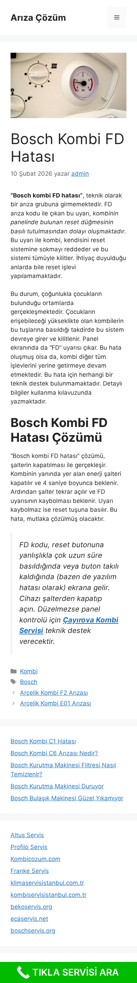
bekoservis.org (31, 906)
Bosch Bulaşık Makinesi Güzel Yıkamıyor (67, 798)
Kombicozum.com (35, 858)
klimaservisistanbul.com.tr (47, 882)
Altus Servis (27, 835)
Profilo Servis (29, 847)
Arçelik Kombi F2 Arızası (54, 692)
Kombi (29, 671)
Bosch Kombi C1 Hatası (43, 741)
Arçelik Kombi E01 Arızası (55, 703)
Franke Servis (30, 870)
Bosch (28, 681)
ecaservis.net (29, 918)
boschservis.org (33, 930)
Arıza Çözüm (38, 17)
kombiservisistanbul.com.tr (48, 894)
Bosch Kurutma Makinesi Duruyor (57, 786)
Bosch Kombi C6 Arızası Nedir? (54, 753)
